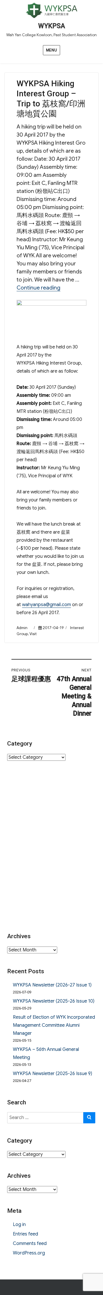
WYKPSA (51, 26)
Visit (33, 633)
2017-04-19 (53, 627)
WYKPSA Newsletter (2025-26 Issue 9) (52, 1073)
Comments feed (30, 1243)
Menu (51, 50)
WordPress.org (29, 1253)
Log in (19, 1224)
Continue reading (38, 287)
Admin (22, 627)
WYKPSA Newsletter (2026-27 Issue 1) (52, 985)
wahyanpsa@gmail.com (46, 605)
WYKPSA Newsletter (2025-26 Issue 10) (53, 1001)
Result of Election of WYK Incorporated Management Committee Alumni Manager (54, 1025)
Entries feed (25, 1234)
